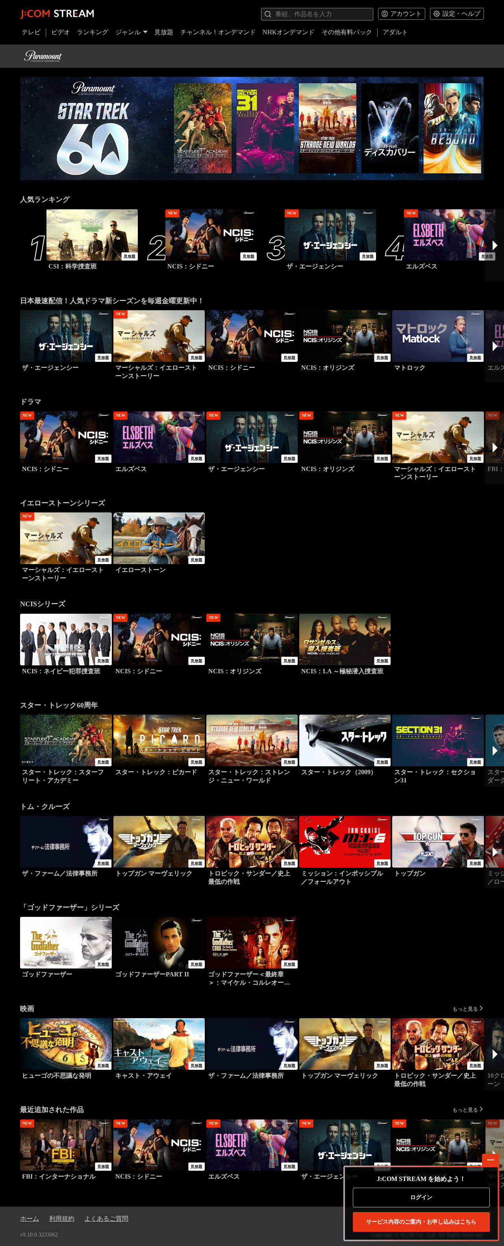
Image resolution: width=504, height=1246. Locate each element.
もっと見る (465, 1008)
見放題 (163, 32)
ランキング (92, 32)
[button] (494, 245)
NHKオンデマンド (289, 32)
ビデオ (60, 32)
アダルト (395, 32)
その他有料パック (347, 32)
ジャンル (128, 32)
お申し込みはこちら (421, 1222)
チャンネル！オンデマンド (218, 32)
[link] (252, 128)
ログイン (421, 1197)
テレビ (31, 32)
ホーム (29, 1218)
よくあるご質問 (106, 1218)
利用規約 (61, 1218)
